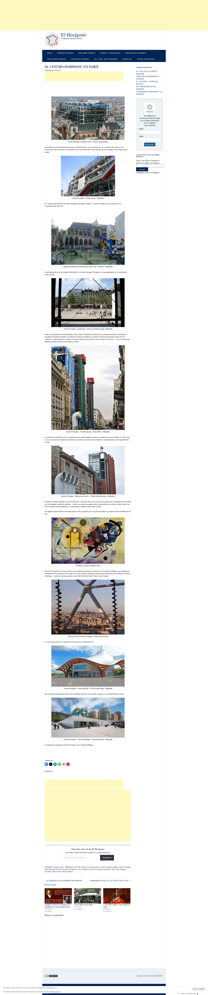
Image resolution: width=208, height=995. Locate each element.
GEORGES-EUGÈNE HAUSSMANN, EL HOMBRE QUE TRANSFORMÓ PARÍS (58, 906)
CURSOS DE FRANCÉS (80, 59)
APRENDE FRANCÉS (65, 53)
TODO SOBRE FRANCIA (56, 59)
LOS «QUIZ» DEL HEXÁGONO (106, 59)
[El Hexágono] (53, 40)
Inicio (49, 53)
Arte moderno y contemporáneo (88, 867)
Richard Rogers (67, 871)
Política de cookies (54, 992)
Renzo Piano (57, 871)
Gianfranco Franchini (90, 869)
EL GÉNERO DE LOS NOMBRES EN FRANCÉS (63, 880)
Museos (56, 867)
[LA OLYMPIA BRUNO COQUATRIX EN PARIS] (116, 896)
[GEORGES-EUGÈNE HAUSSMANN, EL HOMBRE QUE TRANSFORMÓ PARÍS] (58, 896)
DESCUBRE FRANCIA (86, 53)
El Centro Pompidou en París (72, 869)
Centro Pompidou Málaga (109, 867)
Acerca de (127, 59)
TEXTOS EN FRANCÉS (146, 59)
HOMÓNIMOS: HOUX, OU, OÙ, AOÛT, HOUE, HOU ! (110, 880)
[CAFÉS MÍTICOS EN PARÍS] (87, 896)
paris (62, 867)
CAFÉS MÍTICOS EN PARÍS (83, 905)
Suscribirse (107, 857)
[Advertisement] (65, 15)
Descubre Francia (55, 869)
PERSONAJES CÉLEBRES (135, 53)
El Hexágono (73, 34)
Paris (113, 869)
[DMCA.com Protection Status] (51, 977)
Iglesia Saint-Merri (104, 869)
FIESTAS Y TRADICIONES (110, 53)
